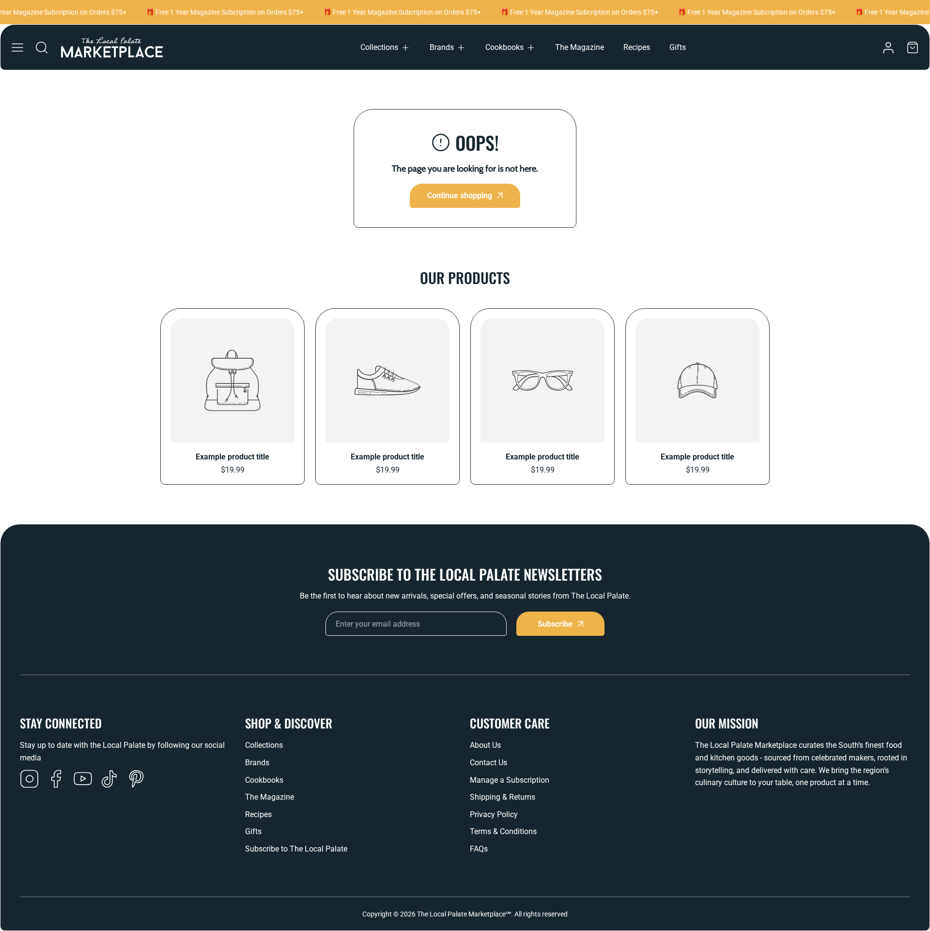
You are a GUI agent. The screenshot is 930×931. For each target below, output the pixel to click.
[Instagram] (29, 779)
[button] (385, 47)
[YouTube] (83, 779)
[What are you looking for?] (41, 47)
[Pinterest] (136, 779)
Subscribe (555, 624)
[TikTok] (109, 779)
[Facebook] (56, 779)
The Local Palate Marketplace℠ (464, 914)
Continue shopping (459, 195)
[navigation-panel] (17, 47)
